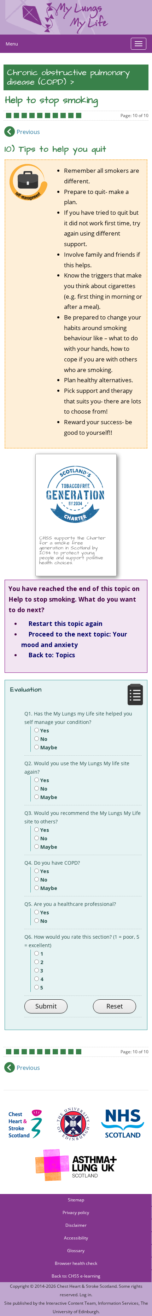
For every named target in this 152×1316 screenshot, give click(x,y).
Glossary (75, 1251)
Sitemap (76, 1200)
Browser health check (76, 1263)
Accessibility (76, 1238)
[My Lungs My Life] (76, 17)
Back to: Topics (51, 655)
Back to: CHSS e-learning (76, 1276)
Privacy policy (76, 1213)
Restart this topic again (65, 623)
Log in (85, 1295)
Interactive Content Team (71, 1303)
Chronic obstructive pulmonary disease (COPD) (68, 77)
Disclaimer (76, 1225)
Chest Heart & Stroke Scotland (87, 1286)
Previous (28, 132)
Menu (12, 44)
